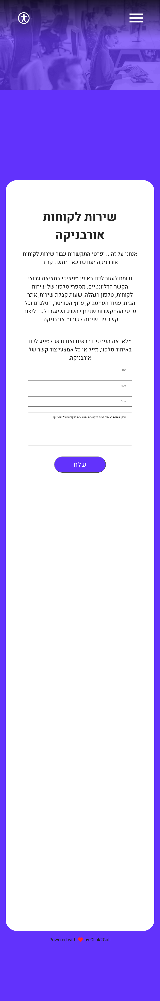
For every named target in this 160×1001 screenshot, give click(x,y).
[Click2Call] (136, 23)
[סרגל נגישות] (24, 23)
